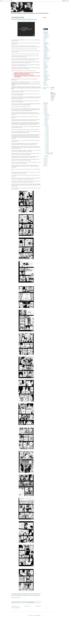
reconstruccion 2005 (47, 79)
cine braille (45, 46)
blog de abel (46, 42)
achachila (45, 36)
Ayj (44, 41)
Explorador (45, 56)
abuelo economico (46, 35)
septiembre (46, 118)
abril (45, 124)
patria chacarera (46, 76)
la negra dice (46, 66)
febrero (46, 155)
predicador (45, 77)
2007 (45, 164)
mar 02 (47, 150)
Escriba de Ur (46, 55)
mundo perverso (46, 71)
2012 (45, 158)
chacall (45, 45)
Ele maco (45, 53)
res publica (45, 80)
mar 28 (47, 129)
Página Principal (27, 606)
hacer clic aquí (37, 50)
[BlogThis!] (29, 602)
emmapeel (45, 54)
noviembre (46, 115)
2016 (45, 109)
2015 (45, 110)
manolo (53, 92)
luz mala (45, 68)
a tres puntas (46, 34)
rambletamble (46, 78)
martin (45, 69)
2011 (45, 159)
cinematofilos (46, 47)
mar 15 (47, 140)
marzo (46, 125)
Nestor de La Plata (46, 75)
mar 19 (47, 136)
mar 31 (47, 126)
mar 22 (47, 134)
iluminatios (45, 64)
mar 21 (47, 135)
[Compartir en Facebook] (31, 602)
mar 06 (47, 148)
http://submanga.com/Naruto (15, 597)
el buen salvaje (46, 48)
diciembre (46, 114)
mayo (46, 123)
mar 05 (47, 149)
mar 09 (47, 145)
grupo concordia (46, 59)
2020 (45, 104)
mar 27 (47, 130)
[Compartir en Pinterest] (32, 602)
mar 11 (47, 144)
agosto (46, 119)
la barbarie (45, 65)
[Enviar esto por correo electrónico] (28, 602)
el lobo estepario (46, 52)
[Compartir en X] (30, 602)
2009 (45, 162)
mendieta (45, 70)
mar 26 (47, 131)
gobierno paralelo (46, 58)
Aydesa (45, 40)
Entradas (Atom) (18, 607)
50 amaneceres (46, 33)
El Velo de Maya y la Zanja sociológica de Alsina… (24, 19)
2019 (45, 105)
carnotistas (45, 44)
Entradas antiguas (38, 606)
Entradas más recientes (15, 606)
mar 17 (47, 139)
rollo (44, 81)
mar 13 (47, 143)
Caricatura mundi (46, 43)
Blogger (39, 615)
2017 (45, 108)
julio (45, 120)
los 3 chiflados (46, 67)
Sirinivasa (45, 82)
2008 (45, 163)
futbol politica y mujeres (47, 57)
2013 (45, 113)
